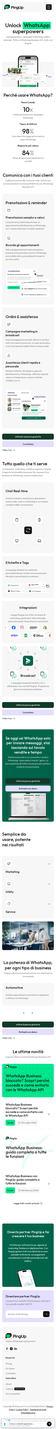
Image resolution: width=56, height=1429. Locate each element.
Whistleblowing (28, 1412)
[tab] (28, 867)
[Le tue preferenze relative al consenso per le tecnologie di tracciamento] (4, 1424)
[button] (49, 7)
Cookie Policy (22, 1409)
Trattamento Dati (38, 1409)
